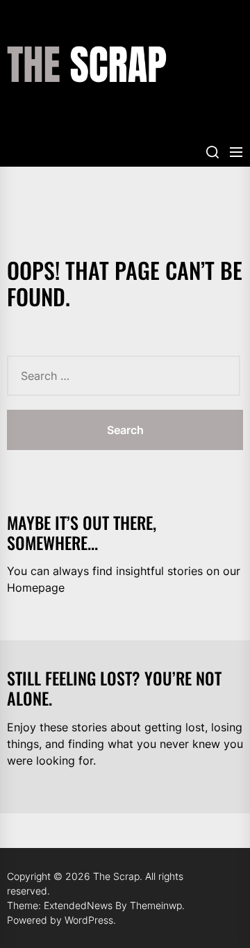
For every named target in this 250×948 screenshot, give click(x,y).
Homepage (36, 587)
